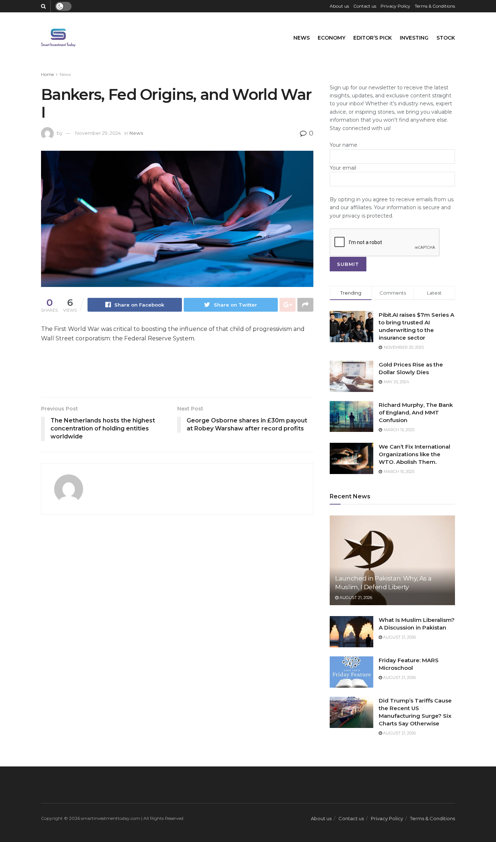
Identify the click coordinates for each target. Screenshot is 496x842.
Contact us (364, 6)
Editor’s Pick (372, 38)
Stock (445, 38)
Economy (331, 38)
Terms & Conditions (435, 6)
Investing (414, 38)
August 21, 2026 (355, 597)
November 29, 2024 (98, 133)
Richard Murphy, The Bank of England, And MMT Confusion (416, 412)
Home (47, 74)
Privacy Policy (395, 6)
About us (339, 6)
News (301, 38)
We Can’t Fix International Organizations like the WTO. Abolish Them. (414, 454)
